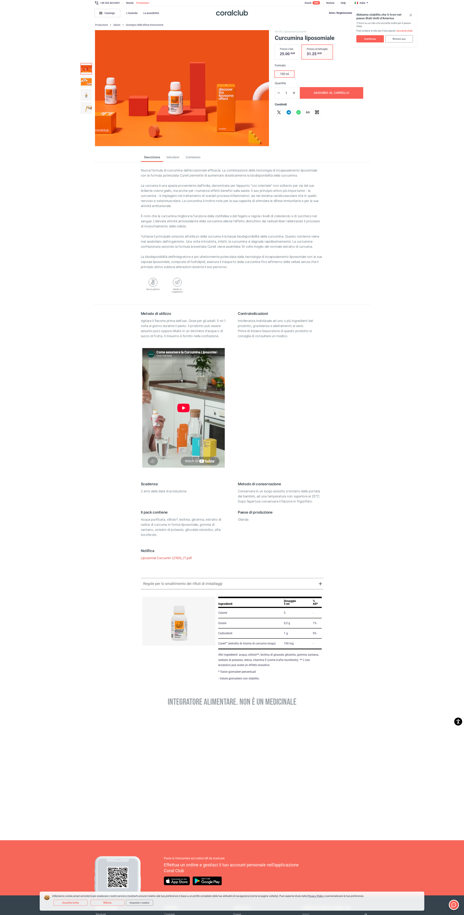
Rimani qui (399, 38)
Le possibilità (151, 13)
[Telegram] (289, 112)
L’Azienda (132, 13)
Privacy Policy (315, 896)
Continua (370, 38)
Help (343, 2)
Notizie (330, 3)
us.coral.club (405, 30)
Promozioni (142, 3)
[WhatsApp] (298, 112)
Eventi (308, 3)
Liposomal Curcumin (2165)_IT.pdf (166, 558)
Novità (129, 3)
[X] (279, 112)
